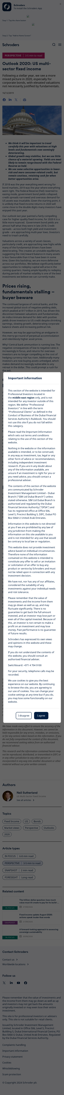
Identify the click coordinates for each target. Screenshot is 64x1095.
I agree (41, 715)
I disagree (23, 715)
